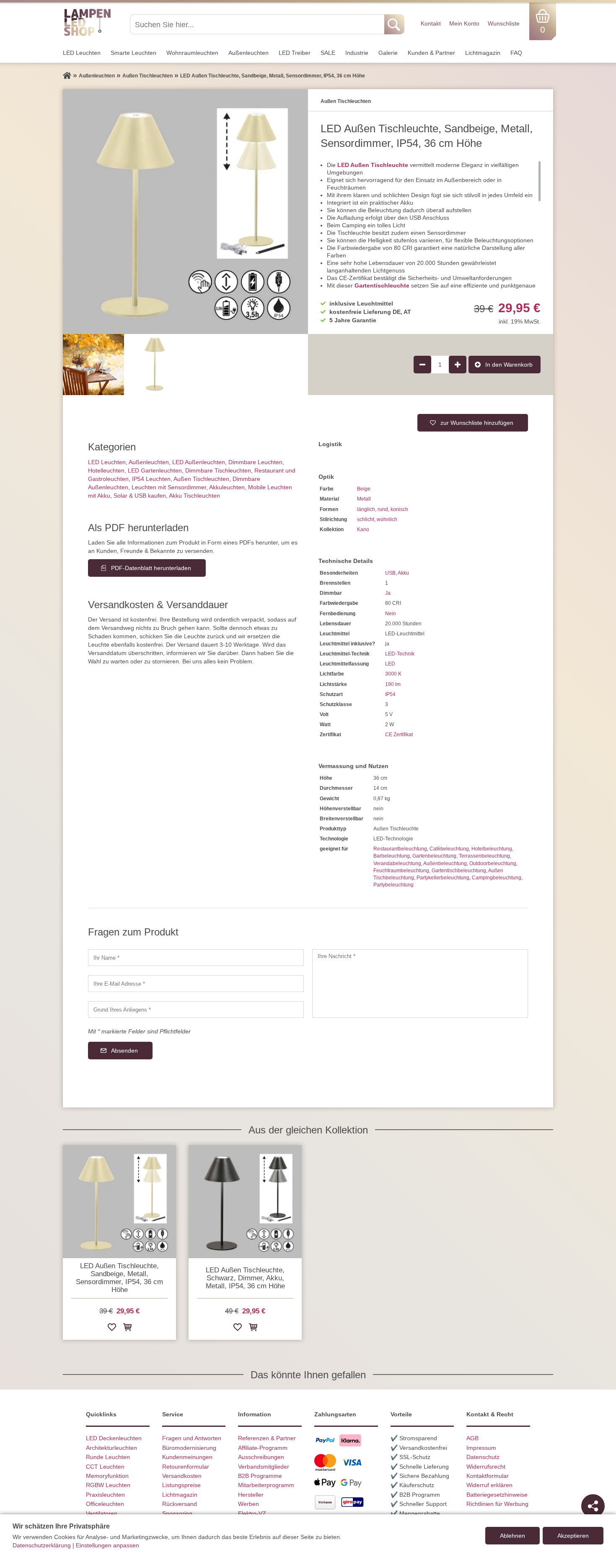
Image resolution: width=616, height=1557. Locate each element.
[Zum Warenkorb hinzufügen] (127, 1329)
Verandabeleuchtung (397, 863)
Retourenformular (185, 1466)
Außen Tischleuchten (201, 478)
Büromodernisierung (189, 1447)
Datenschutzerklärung (42, 1545)
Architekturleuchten (111, 1447)
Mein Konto (464, 23)
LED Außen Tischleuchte (372, 165)
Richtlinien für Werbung (497, 1503)
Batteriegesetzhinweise (497, 1494)
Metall (364, 499)
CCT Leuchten (105, 1466)
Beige (363, 489)
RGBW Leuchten (108, 1485)
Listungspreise (181, 1485)
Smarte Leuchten (133, 52)
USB (390, 573)
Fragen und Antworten (191, 1438)
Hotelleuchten (106, 470)
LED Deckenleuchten (114, 1438)
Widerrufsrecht (485, 1466)
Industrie (356, 52)
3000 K (393, 674)
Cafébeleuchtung (449, 849)
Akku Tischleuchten (194, 495)
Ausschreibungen (261, 1457)
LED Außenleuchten (198, 462)
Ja (388, 593)
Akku (403, 573)
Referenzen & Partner (267, 1438)
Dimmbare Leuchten (255, 462)
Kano (363, 529)
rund (383, 509)
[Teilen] (593, 1505)
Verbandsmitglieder (263, 1466)
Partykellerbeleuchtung (443, 878)
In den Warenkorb (509, 364)
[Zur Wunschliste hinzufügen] (111, 1329)
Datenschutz (483, 1457)
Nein (390, 614)
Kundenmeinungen (187, 1457)
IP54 (390, 694)
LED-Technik (399, 654)
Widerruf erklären (489, 1485)
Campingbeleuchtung (496, 878)
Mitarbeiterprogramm (266, 1485)
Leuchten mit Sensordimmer (169, 487)
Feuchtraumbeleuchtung (401, 871)
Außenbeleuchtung (445, 863)
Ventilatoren (101, 1513)
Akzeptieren (573, 1535)
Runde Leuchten (108, 1457)
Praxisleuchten (105, 1494)
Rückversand (179, 1503)
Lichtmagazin (482, 52)
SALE (328, 52)
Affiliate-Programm (262, 1447)
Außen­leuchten (248, 52)
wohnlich (387, 519)
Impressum (481, 1447)
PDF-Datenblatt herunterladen (151, 568)
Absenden (124, 1050)
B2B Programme (260, 1475)
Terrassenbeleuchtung (484, 856)
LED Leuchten (82, 52)
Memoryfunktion (107, 1475)
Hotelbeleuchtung (491, 849)
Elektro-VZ (252, 1513)
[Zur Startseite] (67, 75)
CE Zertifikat (399, 734)
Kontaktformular (487, 1475)
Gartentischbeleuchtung (459, 871)
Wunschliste (504, 23)
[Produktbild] (185, 211)
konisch (399, 509)
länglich (366, 509)
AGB (472, 1438)
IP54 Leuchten (151, 478)
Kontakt (431, 23)
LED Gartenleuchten (155, 470)
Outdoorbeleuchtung (492, 863)
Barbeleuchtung (391, 856)
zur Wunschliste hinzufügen (476, 422)
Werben (248, 1503)
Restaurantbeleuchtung (400, 849)
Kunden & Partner (431, 52)
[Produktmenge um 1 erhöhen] (457, 364)
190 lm (393, 684)
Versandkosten (182, 1475)
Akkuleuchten (227, 487)
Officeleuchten (105, 1503)
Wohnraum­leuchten (192, 52)
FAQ (516, 52)
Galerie (388, 52)
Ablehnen (512, 1535)
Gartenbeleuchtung (434, 856)
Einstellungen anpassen (107, 1545)
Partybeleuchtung (393, 885)
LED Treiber (295, 52)
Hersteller (251, 1494)
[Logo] (87, 34)
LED (390, 664)
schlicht (365, 519)
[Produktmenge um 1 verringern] (422, 364)
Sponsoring (177, 1513)
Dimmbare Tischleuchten (218, 470)
